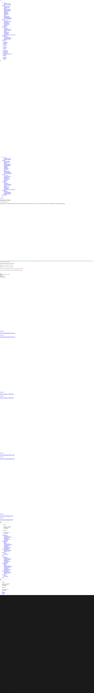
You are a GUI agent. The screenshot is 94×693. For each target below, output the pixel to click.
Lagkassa (5, 551)
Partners (3, 19)
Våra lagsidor (6, 540)
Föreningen (3, 26)
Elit (2, 2)
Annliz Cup (5, 45)
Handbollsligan (4, 194)
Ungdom (5, 27)
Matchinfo (3, 5)
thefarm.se (4, 692)
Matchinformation (4, 541)
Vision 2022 (5, 43)
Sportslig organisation (7, 30)
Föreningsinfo (6, 28)
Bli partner (5, 179)
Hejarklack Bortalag (7, 165)
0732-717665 (6, 554)
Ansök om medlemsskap (8, 38)
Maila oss (5, 553)
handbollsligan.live (7, 17)
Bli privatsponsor (6, 23)
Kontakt (4, 41)
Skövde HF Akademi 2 (7, 4)
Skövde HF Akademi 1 (7, 3)
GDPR (4, 44)
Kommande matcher (7, 6)
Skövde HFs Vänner (7, 39)
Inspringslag (6, 11)
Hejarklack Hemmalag (7, 164)
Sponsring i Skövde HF (7, 21)
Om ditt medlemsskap (7, 37)
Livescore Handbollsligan (8, 172)
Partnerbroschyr (6, 22)
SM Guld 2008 (5, 51)
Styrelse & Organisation (7, 29)
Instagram (4, 47)
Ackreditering (6, 14)
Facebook (4, 57)
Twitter (4, 48)
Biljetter (5, 8)
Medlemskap (4, 35)
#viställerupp (6, 180)
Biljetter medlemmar (7, 9)
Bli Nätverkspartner (7, 24)
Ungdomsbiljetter (6, 548)
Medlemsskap (6, 538)
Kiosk (5, 15)
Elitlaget (5, 157)
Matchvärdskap (6, 13)
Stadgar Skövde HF (7, 537)
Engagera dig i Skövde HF (7, 53)
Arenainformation (6, 7)
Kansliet (5, 31)
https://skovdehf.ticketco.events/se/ (17, 270)
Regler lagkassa (6, 187)
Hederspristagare (6, 32)
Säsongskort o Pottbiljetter (8, 544)
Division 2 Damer (6, 16)
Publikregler (6, 12)
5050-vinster (5, 50)
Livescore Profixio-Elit (7, 18)
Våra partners (6, 20)
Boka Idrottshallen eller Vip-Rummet (9, 34)
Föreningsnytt (6, 33)
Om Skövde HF (5, 42)
